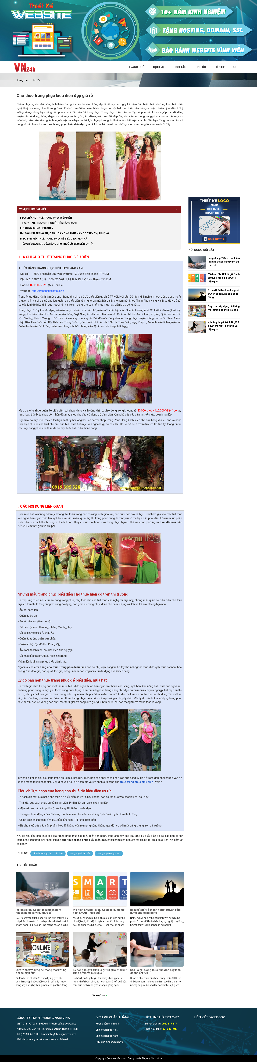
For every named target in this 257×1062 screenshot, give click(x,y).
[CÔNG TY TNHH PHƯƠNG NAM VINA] (26, 67)
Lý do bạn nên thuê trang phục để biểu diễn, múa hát (54, 238)
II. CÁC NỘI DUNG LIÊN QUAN (36, 228)
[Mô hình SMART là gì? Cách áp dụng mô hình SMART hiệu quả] (100, 889)
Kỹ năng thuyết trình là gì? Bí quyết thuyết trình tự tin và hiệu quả (100, 971)
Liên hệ (220, 67)
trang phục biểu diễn (80, 853)
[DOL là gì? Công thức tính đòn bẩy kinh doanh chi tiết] (157, 949)
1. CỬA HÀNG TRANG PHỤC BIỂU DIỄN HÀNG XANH (49, 223)
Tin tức (200, 67)
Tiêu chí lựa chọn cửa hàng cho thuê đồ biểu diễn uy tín (56, 243)
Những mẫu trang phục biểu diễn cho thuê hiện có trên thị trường (64, 233)
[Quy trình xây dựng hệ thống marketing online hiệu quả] (42, 949)
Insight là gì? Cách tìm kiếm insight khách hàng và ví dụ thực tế (38, 911)
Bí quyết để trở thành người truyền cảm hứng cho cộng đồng (155, 911)
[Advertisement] (214, 144)
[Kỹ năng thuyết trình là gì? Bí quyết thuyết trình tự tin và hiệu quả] (100, 949)
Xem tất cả (98, 995)
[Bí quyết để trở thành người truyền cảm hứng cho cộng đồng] (157, 889)
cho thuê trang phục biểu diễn (48, 853)
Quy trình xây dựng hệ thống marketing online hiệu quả (41, 971)
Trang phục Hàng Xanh (108, 853)
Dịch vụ (159, 67)
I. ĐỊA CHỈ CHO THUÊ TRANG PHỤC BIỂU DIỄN (46, 217)
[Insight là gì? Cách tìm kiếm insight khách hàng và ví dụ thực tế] (42, 889)
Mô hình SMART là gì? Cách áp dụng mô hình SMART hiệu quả (99, 911)
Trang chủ (136, 67)
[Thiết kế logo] (214, 220)
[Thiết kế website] (128, 30)
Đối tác (180, 67)
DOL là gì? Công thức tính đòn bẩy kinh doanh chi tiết (155, 971)
